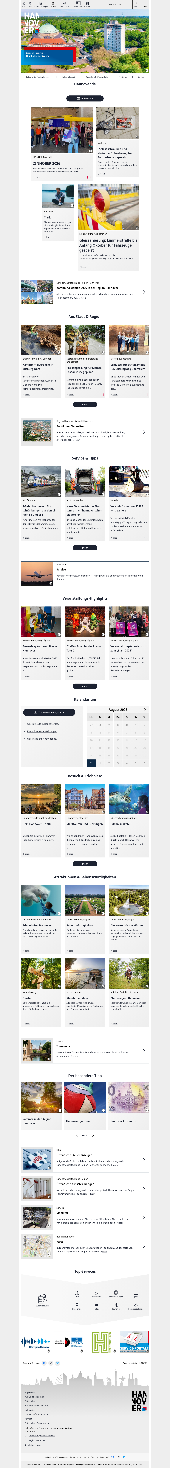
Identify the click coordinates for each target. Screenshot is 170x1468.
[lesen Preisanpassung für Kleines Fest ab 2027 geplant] (85, 361)
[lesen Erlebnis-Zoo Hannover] (41, 919)
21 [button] (126, 748)
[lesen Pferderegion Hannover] (129, 992)
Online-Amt (77, 6)
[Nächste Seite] (93, 1135)
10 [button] (91, 740)
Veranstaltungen (41, 6)
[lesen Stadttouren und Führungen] (85, 820)
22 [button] (135, 748)
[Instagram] (50, 1363)
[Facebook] (44, 1363)
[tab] (83, 1135)
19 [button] (109, 748)
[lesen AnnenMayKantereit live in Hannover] (41, 643)
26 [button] (109, 755)
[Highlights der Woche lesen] (85, 41)
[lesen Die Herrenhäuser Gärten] (129, 919)
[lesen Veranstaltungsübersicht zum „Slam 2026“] (129, 643)
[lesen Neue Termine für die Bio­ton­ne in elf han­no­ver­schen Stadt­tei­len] (85, 504)
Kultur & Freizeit (68, 77)
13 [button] (118, 740)
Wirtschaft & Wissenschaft (97, 77)
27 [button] (91, 725)
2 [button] (144, 725)
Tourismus (123, 77)
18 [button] (100, 748)
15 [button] (135, 740)
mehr (85, 404)
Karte (30, 6)
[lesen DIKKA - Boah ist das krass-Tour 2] (85, 643)
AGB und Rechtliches (34, 1397)
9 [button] (144, 732)
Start (24, 6)
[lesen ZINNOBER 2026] (62, 144)
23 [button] (144, 748)
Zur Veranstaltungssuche (51, 712)
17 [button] (91, 748)
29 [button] (109, 725)
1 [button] (135, 725)
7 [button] (127, 732)
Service (141, 77)
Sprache (53, 6)
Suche (136, 6)
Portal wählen (115, 4)
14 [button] (126, 740)
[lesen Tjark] (58, 212)
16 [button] (144, 740)
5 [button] (109, 732)
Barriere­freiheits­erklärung (37, 1405)
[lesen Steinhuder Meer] (85, 992)
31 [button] (126, 725)
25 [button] (100, 755)
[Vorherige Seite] (77, 1135)
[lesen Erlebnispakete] (129, 820)
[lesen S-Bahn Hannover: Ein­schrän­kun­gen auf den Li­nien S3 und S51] (41, 504)
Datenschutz (30, 1401)
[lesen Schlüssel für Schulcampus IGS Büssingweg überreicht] (129, 361)
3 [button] (91, 732)
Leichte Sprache (64, 6)
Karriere (87, 6)
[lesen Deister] (41, 992)
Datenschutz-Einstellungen (37, 1423)
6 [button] (118, 732)
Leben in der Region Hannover (38, 77)
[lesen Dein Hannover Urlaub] (41, 820)
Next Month (145, 709)
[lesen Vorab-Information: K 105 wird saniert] (129, 504)
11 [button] (100, 740)
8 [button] (135, 732)
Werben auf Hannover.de (36, 1414)
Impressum (30, 1392)
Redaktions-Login (33, 1445)
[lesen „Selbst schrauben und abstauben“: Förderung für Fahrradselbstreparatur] (117, 142)
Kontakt (28, 1419)
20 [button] (118, 748)
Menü (145, 6)
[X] (57, 1363)
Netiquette (30, 1410)
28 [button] (100, 725)
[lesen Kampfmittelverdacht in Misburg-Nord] (41, 361)
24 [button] (91, 755)
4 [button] (100, 732)
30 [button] (118, 725)
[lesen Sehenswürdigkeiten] (85, 919)
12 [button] (109, 740)
